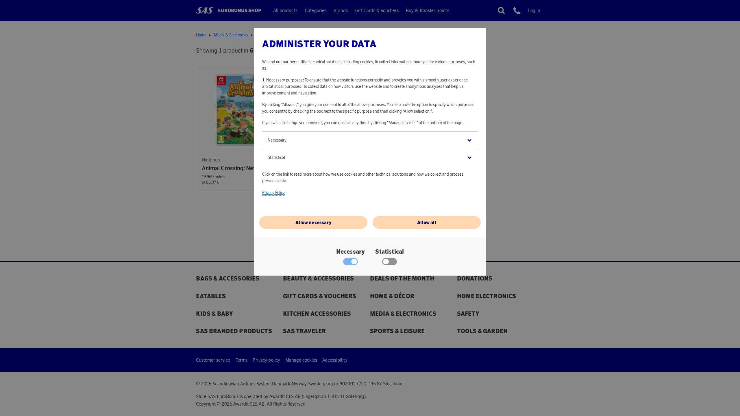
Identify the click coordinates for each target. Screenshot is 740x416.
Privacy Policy (273, 192)
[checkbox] (389, 262)
